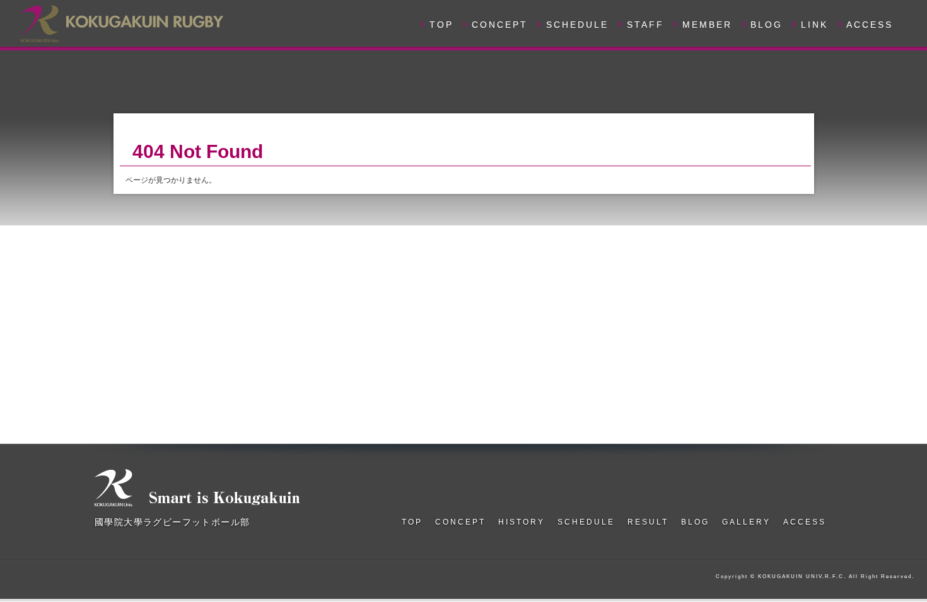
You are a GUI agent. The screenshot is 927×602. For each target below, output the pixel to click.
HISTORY (521, 522)
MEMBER (707, 25)
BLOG (766, 25)
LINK (814, 25)
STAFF (645, 25)
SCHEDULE (577, 25)
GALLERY (746, 522)
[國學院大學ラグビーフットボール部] (121, 22)
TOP (441, 25)
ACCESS (869, 25)
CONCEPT (500, 25)
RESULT (647, 522)
